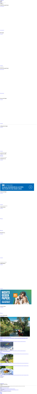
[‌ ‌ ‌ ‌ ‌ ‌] (18, 210)
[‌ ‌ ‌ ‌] (18, 95)
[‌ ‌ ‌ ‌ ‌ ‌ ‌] (18, 162)
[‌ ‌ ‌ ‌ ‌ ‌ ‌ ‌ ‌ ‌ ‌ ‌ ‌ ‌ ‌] (18, 10)
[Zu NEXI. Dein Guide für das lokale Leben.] (17, 190)
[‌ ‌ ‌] (18, 308)
